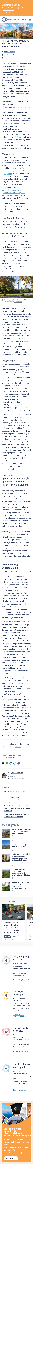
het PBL (18, 747)
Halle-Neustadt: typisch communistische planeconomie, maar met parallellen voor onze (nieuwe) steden (21, 858)
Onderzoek (6, 63)
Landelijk (27, 171)
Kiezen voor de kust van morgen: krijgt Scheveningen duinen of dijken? (19, 844)
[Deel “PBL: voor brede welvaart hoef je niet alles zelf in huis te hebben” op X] (3, 763)
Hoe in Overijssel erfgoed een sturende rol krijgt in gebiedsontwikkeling (21, 872)
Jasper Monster (9, 52)
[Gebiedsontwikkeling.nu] (13, 19)
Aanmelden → (11, 1158)
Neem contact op (19, 1090)
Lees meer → (8, 12)
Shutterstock (18, 302)
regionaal (8, 173)
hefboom (17, 134)
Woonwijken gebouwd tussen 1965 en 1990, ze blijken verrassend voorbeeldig (21, 885)
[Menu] (30, 19)
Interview (15, 936)
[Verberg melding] (28, 8)
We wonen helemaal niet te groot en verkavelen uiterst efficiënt (21, 831)
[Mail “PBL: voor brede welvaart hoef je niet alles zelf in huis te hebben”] (18, 763)
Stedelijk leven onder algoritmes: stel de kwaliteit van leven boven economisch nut (12, 927)
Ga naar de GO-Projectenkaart (18, 1015)
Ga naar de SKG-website (21, 1051)
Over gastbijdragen (20, 980)
